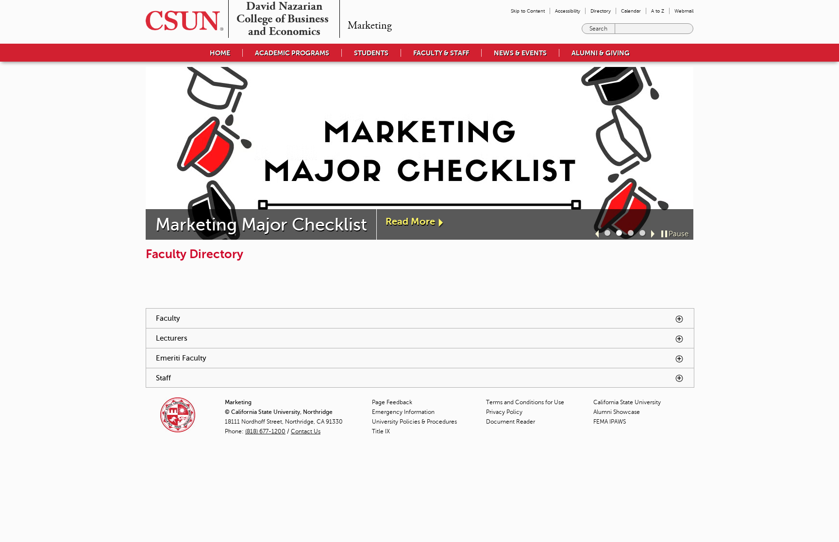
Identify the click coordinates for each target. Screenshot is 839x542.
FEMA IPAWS (609, 421)
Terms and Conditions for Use (525, 402)
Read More (410, 221)
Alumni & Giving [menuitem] (600, 53)
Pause (678, 234)
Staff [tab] (223, 378)
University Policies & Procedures (414, 421)
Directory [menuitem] (600, 11)
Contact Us (305, 431)
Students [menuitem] (371, 53)
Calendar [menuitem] (631, 11)
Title (381, 431)
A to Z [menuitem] (657, 11)
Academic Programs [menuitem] (292, 53)
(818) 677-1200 (265, 431)
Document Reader (510, 421)
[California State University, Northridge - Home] (181, 21)
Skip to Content (528, 11)
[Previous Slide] (597, 234)
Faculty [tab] (228, 318)
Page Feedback (392, 402)
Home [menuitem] (220, 53)
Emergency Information (403, 412)
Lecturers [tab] (232, 338)
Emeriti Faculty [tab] (241, 358)
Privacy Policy (504, 412)
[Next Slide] (652, 234)
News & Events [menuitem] (520, 53)
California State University (627, 402)
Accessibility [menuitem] (567, 11)
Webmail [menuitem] (683, 11)
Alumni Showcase (616, 412)
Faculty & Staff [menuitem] (441, 53)
